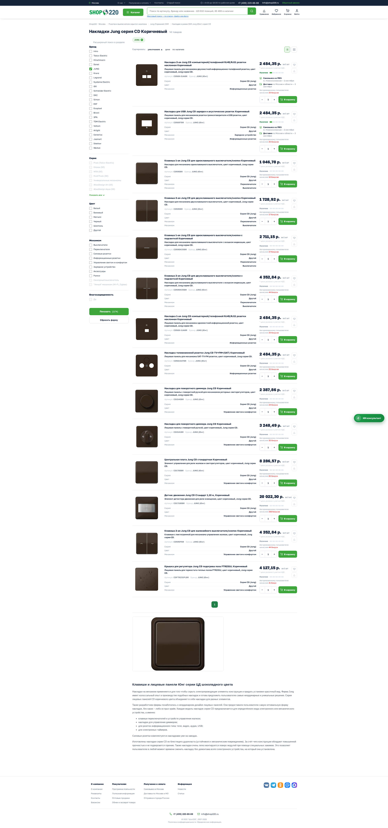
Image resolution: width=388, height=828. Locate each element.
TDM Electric (100, 121)
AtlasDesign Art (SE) (103, 185)
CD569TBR (179, 122)
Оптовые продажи (121, 798)
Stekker (97, 143)
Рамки (97, 275)
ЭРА (95, 117)
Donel (96, 64)
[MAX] (294, 785)
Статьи (181, 793)
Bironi (96, 113)
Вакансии (95, 802)
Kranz (96, 73)
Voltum (97, 126)
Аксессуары (100, 271)
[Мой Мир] (287, 785)
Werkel (97, 148)
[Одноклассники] (280, 785)
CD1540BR (179, 399)
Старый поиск (173, 3)
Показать (109, 311)
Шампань (98, 226)
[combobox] (103, 2)
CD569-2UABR (180, 76)
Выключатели (100, 245)
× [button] (141, 40)
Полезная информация (123, 793)
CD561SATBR (180, 361)
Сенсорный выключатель (106, 280)
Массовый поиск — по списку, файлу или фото (167, 16)
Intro (96, 51)
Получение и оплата (139, 3)
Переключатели (102, 249)
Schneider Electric (102, 91)
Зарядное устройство (104, 267)
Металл (97, 217)
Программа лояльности (123, 789)
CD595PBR (179, 542)
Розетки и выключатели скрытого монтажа (128, 24)
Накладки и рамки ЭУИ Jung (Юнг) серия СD (191, 24)
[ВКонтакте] (266, 785)
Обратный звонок (290, 3)
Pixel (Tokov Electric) (104, 163)
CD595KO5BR (180, 290)
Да (95, 299)
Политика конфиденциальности (182, 822)
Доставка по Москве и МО (156, 793)
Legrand (98, 77)
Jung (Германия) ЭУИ (159, 24)
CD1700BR (179, 470)
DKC (96, 95)
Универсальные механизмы (107, 180)
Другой (97, 230)
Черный (97, 221)
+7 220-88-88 (248, 3)
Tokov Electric (100, 55)
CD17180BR (179, 503)
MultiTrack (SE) (101, 176)
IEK (95, 86)
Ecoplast (98, 108)
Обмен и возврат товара (123, 802)
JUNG (96, 69)
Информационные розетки (107, 258)
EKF (95, 104)
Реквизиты (96, 793)
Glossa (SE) (99, 167)
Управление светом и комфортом (110, 262)
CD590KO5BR (180, 249)
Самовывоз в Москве (154, 789)
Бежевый (98, 212)
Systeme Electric (102, 82)
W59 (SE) (98, 171)
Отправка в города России (156, 798)
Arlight (97, 130)
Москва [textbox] (95, 3)
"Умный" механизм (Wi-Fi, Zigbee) (110, 284)
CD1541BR (179, 432)
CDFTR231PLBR (181, 577)
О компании (96, 789)
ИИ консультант (372, 418)
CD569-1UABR (180, 330)
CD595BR (178, 209)
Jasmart (98, 139)
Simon (97, 99)
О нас (120, 3)
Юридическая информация (209, 822)
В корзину (289, 99)
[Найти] (252, 11)
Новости (182, 789)
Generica (98, 135)
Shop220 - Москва (97, 24)
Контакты (159, 3)
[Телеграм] (273, 785)
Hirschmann (99, 60)
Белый (97, 208)
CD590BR (178, 171)
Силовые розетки (102, 253)
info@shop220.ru (270, 3)
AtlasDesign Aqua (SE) (104, 189)
